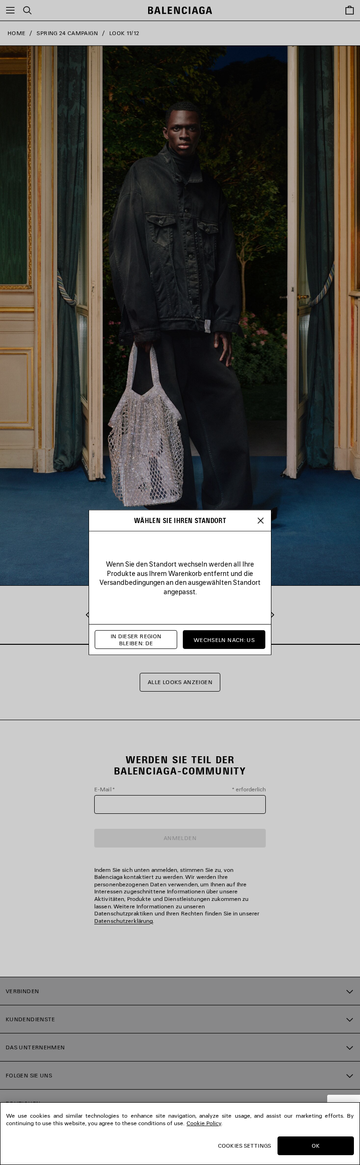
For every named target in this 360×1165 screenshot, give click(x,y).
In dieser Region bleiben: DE (136, 640)
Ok (316, 1145)
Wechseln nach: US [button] (224, 639)
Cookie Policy (204, 1123)
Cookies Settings (244, 1145)
